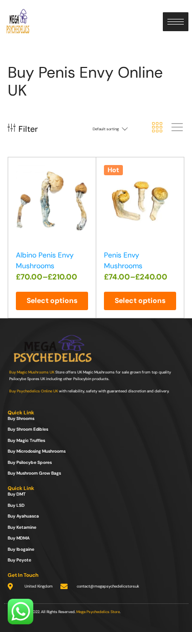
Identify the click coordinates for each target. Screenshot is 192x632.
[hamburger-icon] (175, 21)
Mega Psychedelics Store (98, 612)
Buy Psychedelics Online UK (33, 391)
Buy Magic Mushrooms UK (31, 372)
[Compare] (83, 192)
